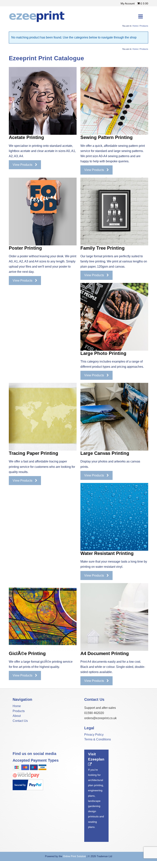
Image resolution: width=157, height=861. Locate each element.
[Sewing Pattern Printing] (114, 101)
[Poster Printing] (43, 211)
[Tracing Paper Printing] (43, 417)
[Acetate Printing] (43, 101)
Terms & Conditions (97, 739)
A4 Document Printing (104, 653)
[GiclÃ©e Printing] (43, 617)
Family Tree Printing (102, 248)
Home (135, 26)
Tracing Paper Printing (33, 453)
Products (144, 26)
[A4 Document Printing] (114, 617)
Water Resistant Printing (107, 553)
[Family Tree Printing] (114, 211)
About (17, 715)
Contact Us (20, 720)
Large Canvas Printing (104, 453)
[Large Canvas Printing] (114, 417)
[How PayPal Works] (28, 789)
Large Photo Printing (103, 353)
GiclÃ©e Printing (27, 653)
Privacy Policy (94, 734)
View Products (23, 164)
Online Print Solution (74, 856)
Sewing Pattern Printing (106, 137)
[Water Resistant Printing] (114, 517)
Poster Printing (25, 248)
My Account (128, 3)
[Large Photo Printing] (114, 317)
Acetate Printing (26, 137)
